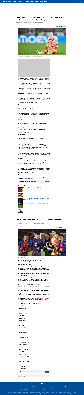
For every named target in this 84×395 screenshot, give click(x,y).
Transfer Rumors (20, 1)
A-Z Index (32, 389)
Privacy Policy (33, 387)
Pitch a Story (20, 387)
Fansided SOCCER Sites (43, 1)
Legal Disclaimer (63, 387)
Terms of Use (42, 387)
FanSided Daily (63, 386)
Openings (32, 386)
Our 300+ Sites (53, 386)
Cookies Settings (43, 389)
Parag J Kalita (20, 225)
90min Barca (32, 1)
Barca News (14, 1)
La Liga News (26, 1)
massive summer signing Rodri (42, 263)
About (36, 1)
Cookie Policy (53, 387)
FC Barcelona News (24, 379)
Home (19, 379)
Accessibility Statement (22, 389)
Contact (41, 386)
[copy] (23, 26)
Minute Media (12, 392)
